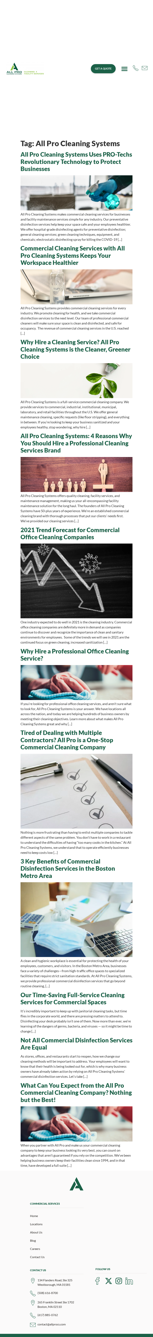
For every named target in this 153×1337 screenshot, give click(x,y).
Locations (36, 1224)
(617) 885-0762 (48, 1315)
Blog (33, 1240)
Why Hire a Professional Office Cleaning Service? (75, 654)
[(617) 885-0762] (33, 1315)
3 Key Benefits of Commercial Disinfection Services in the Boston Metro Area (68, 868)
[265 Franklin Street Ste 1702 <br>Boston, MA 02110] (33, 1303)
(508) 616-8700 (48, 1293)
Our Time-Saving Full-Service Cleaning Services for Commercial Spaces (73, 998)
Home (34, 1216)
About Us (36, 1232)
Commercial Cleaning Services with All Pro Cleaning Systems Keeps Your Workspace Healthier (73, 255)
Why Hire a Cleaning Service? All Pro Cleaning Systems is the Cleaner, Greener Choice (75, 349)
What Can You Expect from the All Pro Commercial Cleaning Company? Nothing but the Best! (76, 1092)
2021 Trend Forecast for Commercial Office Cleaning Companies (70, 533)
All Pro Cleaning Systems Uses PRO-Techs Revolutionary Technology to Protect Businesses (76, 161)
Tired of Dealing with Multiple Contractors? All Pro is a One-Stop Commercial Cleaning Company (67, 740)
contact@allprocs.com (52, 1324)
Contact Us (37, 1257)
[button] (124, 69)
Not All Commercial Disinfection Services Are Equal (76, 1043)
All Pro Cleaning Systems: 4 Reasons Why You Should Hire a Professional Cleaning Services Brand (76, 443)
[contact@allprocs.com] (33, 1325)
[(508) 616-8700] (33, 1293)
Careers (35, 1248)
